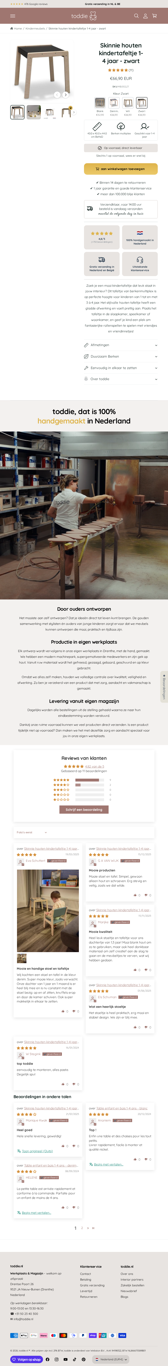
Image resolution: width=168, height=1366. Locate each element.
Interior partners (132, 1279)
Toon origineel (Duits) (37, 1151)
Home (18, 28)
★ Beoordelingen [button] (164, 686)
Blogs (124, 1297)
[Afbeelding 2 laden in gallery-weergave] (34, 112)
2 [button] (82, 1228)
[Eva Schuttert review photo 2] (22, 958)
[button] (12, 15)
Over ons (127, 1274)
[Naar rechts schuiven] (65, 95)
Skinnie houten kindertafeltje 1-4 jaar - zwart (77, 28)
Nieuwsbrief (129, 1291)
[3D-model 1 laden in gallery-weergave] (66, 112)
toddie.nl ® (24, 1350)
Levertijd (86, 1291)
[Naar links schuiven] (57, 95)
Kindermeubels (35, 28)
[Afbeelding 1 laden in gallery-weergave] (17, 112)
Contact (85, 1274)
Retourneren (88, 1297)
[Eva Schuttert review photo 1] (48, 910)
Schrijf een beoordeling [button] (84, 810)
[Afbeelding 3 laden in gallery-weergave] (50, 112)
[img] (26, 855)
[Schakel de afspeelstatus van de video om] (84, 515)
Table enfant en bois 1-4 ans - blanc (122, 1108)
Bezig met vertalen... (108, 1164)
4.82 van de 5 (94, 766)
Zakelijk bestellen (132, 1285)
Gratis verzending (92, 1285)
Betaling (85, 1279)
